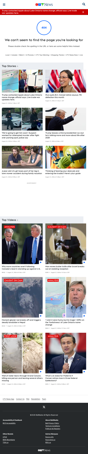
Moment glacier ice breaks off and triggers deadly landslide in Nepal (21, 321)
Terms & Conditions (52, 426)
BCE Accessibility (9, 423)
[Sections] (4, 4)
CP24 (5, 437)
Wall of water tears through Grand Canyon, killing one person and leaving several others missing (22, 378)
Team (44, 399)
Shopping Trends (57, 55)
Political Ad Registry (52, 429)
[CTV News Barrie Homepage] (44, 4)
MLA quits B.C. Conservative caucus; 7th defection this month (63, 96)
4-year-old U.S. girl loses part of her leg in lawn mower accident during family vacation (22, 172)
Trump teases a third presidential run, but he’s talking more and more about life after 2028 (65, 135)
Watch (21, 55)
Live (81, 55)
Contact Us (20, 399)
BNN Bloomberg (9, 440)
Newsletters (35, 399)
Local (7, 55)
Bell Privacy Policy (52, 423)
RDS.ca (48, 442)
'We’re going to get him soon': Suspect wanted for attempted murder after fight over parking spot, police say (20, 135)
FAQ (27, 399)
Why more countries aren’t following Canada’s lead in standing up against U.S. (21, 267)
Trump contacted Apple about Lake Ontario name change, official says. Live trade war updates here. (22, 97)
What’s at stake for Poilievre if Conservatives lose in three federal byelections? (61, 378)
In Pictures (30, 55)
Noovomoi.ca (50, 440)
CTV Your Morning (42, 55)
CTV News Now (72, 55)
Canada (14, 55)
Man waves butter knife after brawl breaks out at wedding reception (64, 267)
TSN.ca (5, 442)
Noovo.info (49, 437)
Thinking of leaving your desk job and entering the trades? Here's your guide (63, 172)
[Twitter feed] (44, 407)
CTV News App (8, 399)
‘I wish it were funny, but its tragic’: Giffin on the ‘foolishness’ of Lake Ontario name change (64, 322)
